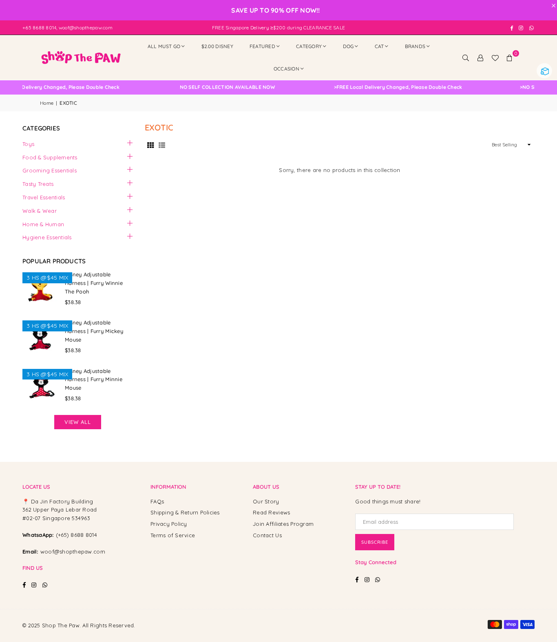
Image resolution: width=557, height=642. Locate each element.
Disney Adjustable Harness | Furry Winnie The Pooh (94, 283)
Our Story (266, 501)
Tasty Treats (37, 184)
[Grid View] (150, 145)
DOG (348, 46)
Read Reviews (271, 512)
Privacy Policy (168, 524)
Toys (28, 144)
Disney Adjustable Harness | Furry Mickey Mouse (94, 331)
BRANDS (415, 46)
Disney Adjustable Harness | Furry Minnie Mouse (93, 379)
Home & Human (43, 224)
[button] (509, 57)
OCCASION (286, 69)
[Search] (465, 57)
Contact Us (267, 535)
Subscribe (374, 542)
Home (46, 103)
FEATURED (262, 46)
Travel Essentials (43, 197)
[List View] (162, 145)
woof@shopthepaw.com (72, 551)
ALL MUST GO (164, 46)
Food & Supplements (49, 157)
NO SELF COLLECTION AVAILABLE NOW (218, 87)
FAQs (157, 501)
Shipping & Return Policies (185, 512)
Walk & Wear (39, 210)
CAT (379, 46)
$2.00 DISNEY (217, 46)
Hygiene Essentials (47, 237)
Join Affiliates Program (283, 524)
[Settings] (480, 57)
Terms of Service (172, 535)
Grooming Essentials (49, 170)
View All (77, 422)
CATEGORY (309, 46)
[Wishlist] (495, 57)
